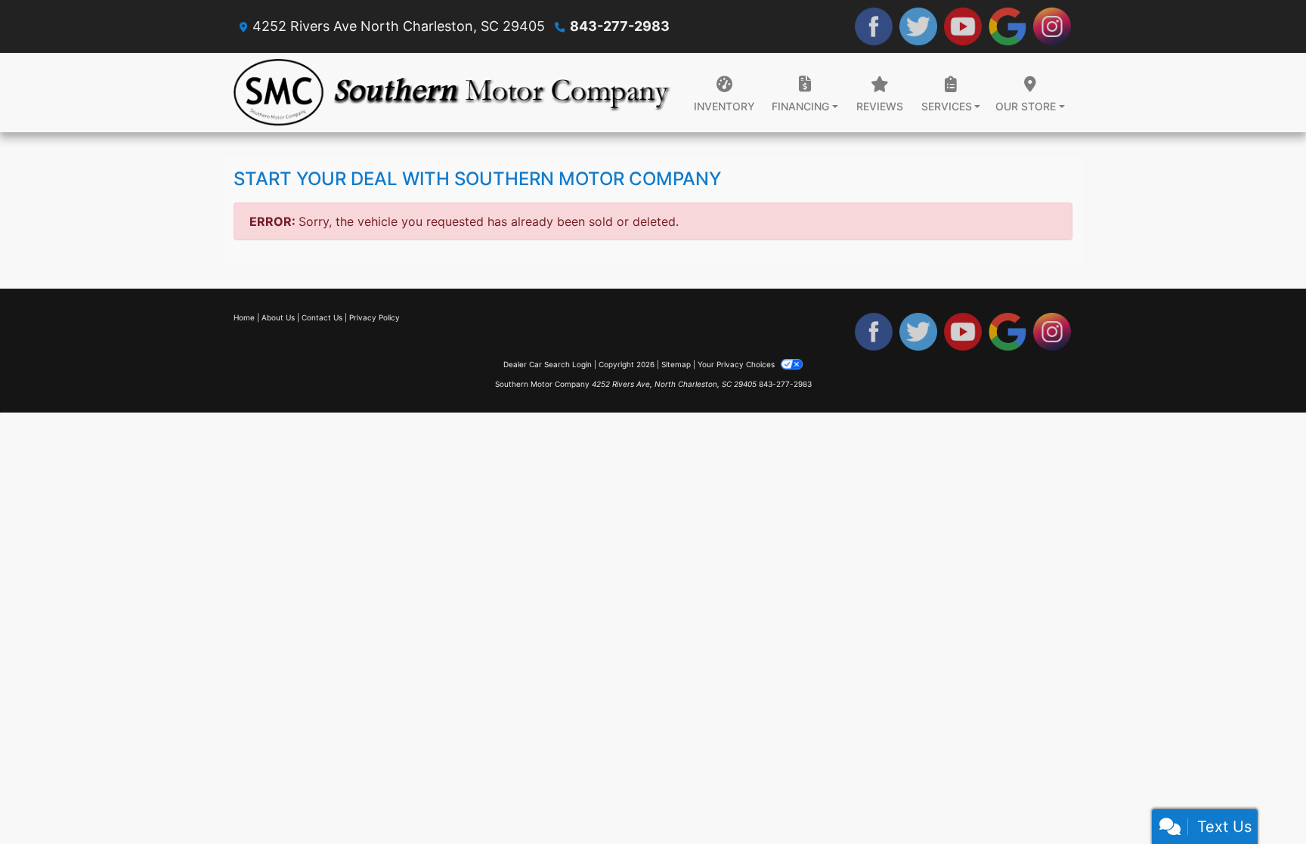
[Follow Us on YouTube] (963, 26)
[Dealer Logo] (453, 92)
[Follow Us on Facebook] (874, 26)
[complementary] (1260, 798)
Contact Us (322, 317)
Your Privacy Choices (737, 364)
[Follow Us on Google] (1007, 26)
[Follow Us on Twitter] (918, 26)
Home (244, 317)
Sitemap (676, 364)
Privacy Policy (374, 317)
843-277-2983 (620, 26)
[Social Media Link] (1052, 26)
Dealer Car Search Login (547, 364)
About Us (278, 317)
